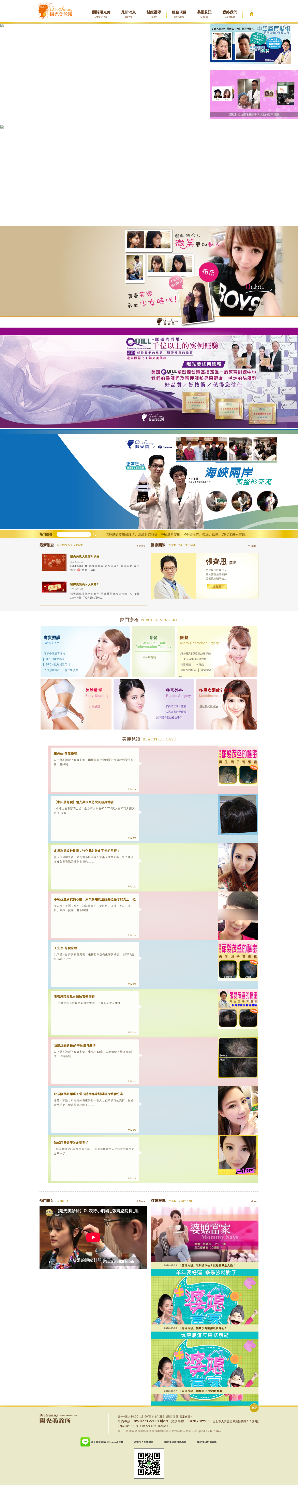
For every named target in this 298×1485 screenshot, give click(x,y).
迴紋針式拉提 (148, 534)
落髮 (215, 534)
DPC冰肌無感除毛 (56, 664)
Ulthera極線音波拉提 (194, 659)
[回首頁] (251, 12)
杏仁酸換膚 (71, 670)
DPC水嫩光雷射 (233, 534)
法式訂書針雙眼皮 (176, 711)
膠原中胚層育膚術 (54, 653)
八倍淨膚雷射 (52, 670)
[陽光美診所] (55, 10)
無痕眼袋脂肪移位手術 (169, 717)
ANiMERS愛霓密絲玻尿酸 (195, 653)
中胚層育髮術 (170, 534)
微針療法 (206, 670)
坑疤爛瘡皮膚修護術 (120, 534)
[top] (254, 1407)
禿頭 (205, 534)
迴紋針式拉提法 (208, 706)
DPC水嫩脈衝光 (55, 659)
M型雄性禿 (191, 534)
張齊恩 (217, 586)
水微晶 (200, 664)
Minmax (215, 1430)
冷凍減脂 (94, 706)
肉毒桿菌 (185, 664)
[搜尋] (94, 534)
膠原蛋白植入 (188, 670)
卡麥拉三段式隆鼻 (176, 706)
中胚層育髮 (149, 657)
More (142, 545)
